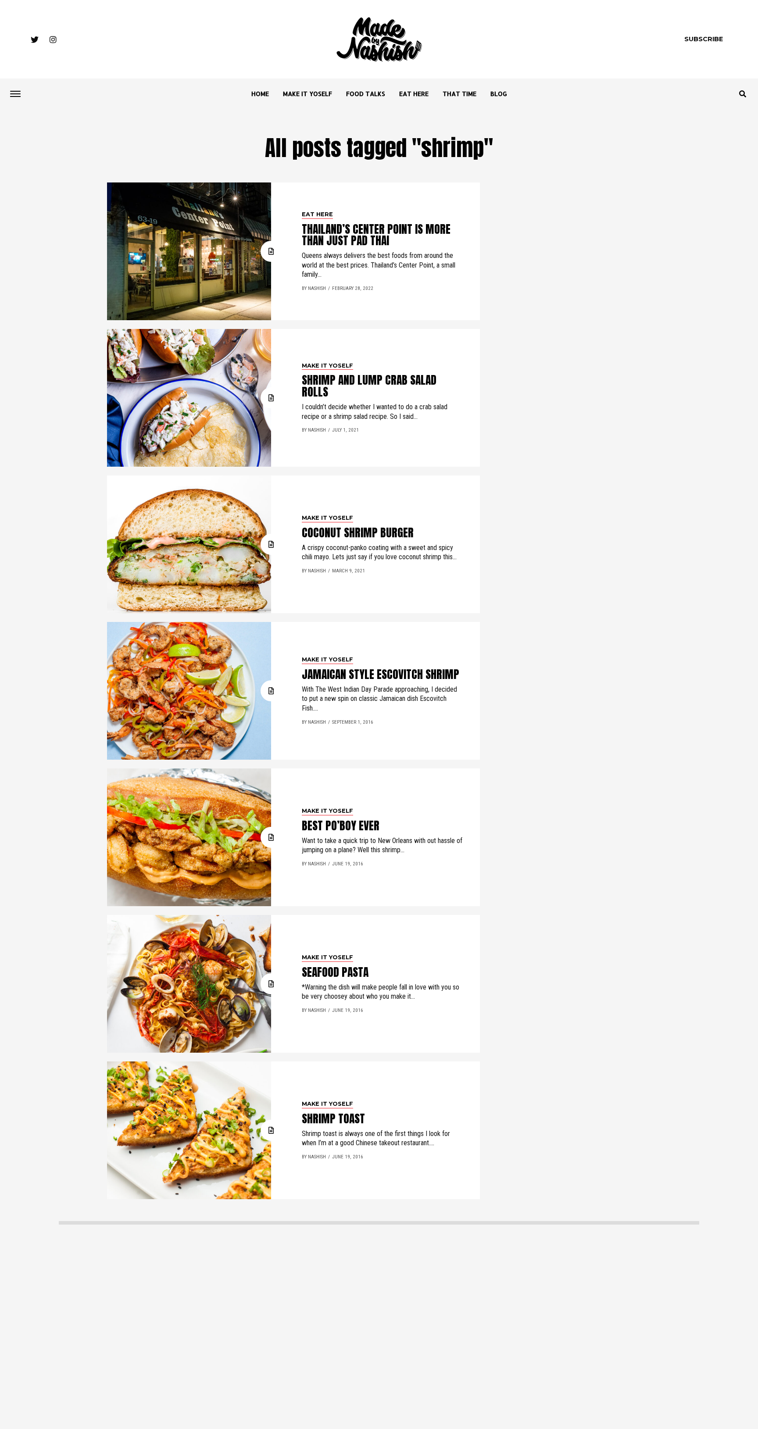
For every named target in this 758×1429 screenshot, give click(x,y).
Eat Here (414, 93)
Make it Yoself (307, 93)
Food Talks (365, 93)
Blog (498, 93)
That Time (459, 93)
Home (260, 93)
